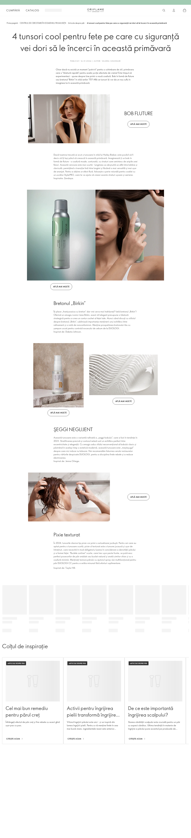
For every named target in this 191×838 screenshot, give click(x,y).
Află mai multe (61, 286)
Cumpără (13, 10)
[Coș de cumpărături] (185, 10)
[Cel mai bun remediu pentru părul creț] (32, 700)
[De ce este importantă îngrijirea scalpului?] (155, 700)
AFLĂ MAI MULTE (138, 124)
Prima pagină (12, 23)
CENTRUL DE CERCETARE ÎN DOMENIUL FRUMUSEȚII (43, 23)
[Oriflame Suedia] (95, 10)
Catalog (32, 10)
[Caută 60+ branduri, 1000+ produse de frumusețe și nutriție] (164, 10)
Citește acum (13, 739)
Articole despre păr (76, 23)
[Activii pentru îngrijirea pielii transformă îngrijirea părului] (93, 700)
